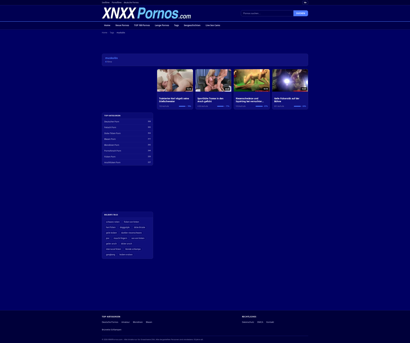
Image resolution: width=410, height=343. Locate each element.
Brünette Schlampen (111, 329)
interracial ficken (113, 249)
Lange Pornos (162, 25)
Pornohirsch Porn (112, 150)
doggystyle (125, 227)
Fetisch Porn (110, 127)
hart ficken (110, 227)
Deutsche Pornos (110, 322)
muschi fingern (120, 238)
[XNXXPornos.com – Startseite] (146, 13)
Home (107, 25)
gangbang (110, 254)
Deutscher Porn (111, 121)
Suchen (300, 13)
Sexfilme (106, 2)
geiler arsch (111, 243)
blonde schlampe (133, 249)
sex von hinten (137, 238)
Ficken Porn (109, 156)
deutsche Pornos (131, 2)
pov (107, 238)
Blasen (149, 322)
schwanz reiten (112, 221)
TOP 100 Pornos (142, 25)
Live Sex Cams (213, 25)
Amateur (125, 322)
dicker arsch (126, 243)
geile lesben (111, 232)
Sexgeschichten (192, 25)
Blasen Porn (110, 139)
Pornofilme (117, 2)
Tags (176, 25)
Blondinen (138, 322)
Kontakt (270, 322)
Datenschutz (248, 322)
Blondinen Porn (111, 144)
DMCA (260, 322)
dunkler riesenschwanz (131, 232)
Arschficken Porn (112, 162)
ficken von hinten (131, 221)
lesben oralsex (125, 254)
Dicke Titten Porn (112, 133)
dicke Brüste (139, 227)
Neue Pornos (122, 25)
